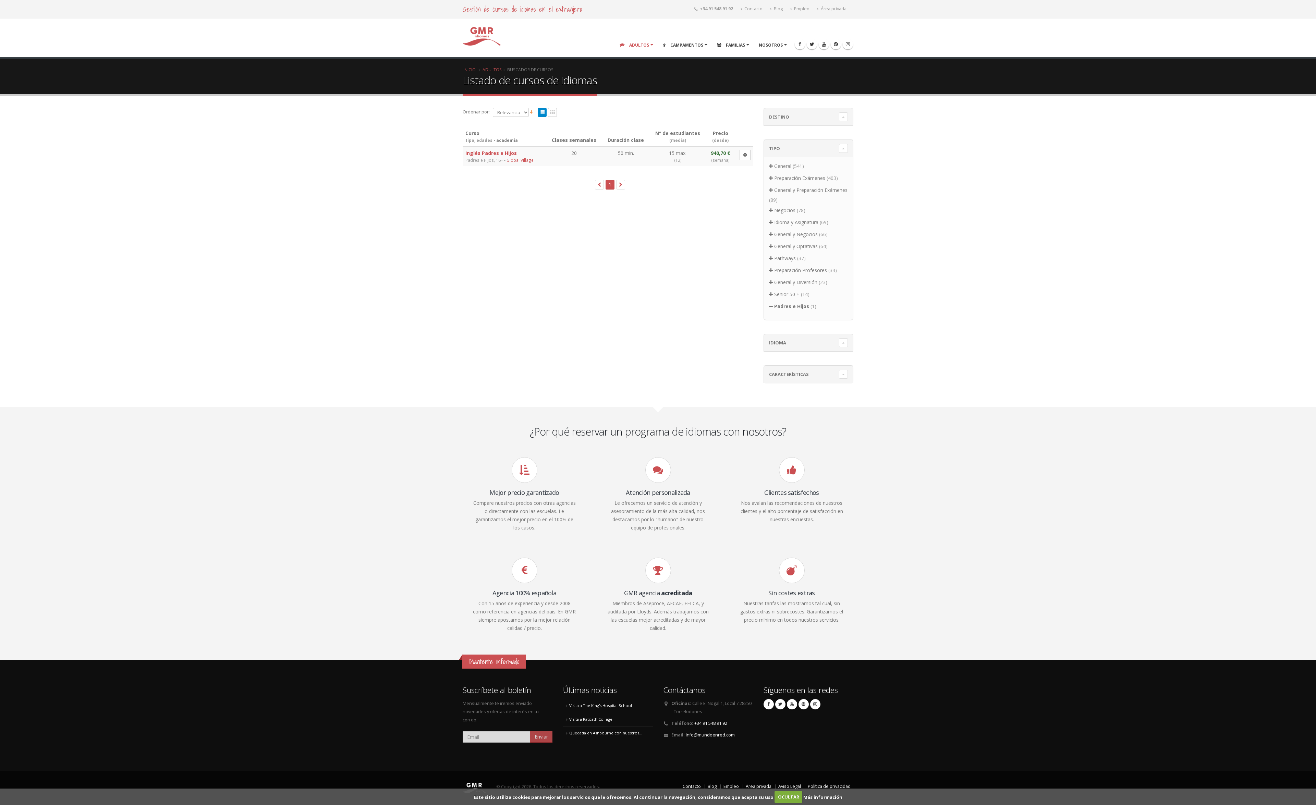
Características (789, 374)
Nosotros (771, 45)
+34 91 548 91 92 (710, 723)
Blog (778, 9)
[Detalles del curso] (745, 155)
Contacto (753, 9)
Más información (822, 797)
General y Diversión (795, 282)
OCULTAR (788, 797)
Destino (779, 117)
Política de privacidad (829, 786)
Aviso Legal (789, 786)
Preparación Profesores (800, 270)
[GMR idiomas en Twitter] (812, 44)
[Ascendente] (531, 112)
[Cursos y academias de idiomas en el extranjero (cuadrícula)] (552, 113)
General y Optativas (796, 246)
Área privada (833, 9)
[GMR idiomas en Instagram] (848, 44)
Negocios (784, 210)
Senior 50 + (787, 294)
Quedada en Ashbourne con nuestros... (605, 732)
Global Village (520, 160)
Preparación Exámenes (799, 178)
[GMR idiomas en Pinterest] (836, 44)
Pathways (785, 258)
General (782, 166)
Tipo (774, 148)
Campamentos (686, 45)
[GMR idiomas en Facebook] (800, 44)
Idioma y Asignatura (796, 222)
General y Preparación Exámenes (811, 190)
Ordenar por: (476, 112)
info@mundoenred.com (710, 735)
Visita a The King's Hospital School (600, 705)
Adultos (638, 45)
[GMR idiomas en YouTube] (824, 44)
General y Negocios (796, 234)
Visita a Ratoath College (590, 719)
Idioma (777, 343)
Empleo (801, 9)
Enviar (541, 736)
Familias (735, 45)
